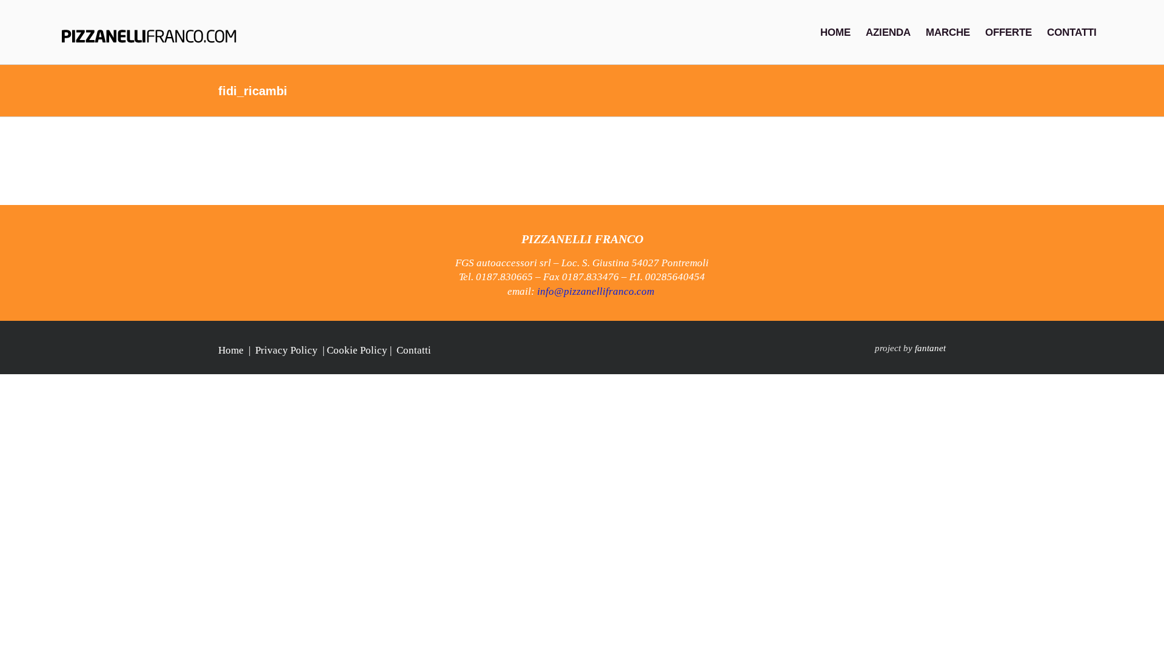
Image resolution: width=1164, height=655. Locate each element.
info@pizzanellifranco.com (595, 291)
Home (231, 350)
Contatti (413, 350)
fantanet (930, 348)
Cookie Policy (357, 350)
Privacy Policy (286, 350)
